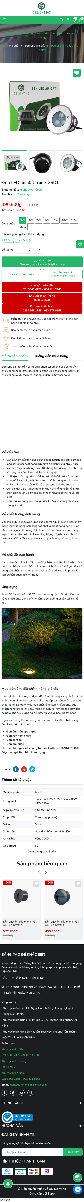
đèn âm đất (46, 696)
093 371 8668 (52, 310)
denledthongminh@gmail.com (28, 1085)
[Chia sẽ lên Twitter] (32, 769)
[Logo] (42, 8)
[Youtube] (22, 1093)
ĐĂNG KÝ (73, 1152)
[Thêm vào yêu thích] (77, 73)
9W (46, 220)
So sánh (5, 1200)
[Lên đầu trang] (77, 1167)
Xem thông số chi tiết (41, 851)
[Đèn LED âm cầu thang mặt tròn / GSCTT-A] (63, 899)
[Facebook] (4, 1093)
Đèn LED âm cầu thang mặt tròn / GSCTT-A (61, 923)
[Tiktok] (13, 1093)
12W (55, 220)
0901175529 (42, 300)
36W (23, 227)
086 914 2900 (52, 289)
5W (30, 220)
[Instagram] (30, 1093)
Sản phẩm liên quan (42, 863)
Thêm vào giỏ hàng (21, 274)
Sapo (51, 1193)
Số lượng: (7, 250)
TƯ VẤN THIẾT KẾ (63, 274)
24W (74, 220)
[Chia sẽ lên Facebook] (16, 769)
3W (22, 220)
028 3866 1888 (32, 310)
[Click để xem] (42, 107)
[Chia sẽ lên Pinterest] (24, 769)
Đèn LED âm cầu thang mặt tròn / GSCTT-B (19, 923)
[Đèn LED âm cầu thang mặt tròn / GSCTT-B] (21, 899)
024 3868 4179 (32, 289)
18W (65, 220)
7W (38, 220)
